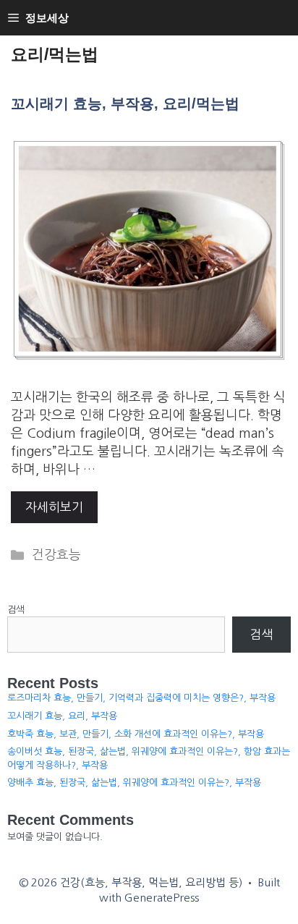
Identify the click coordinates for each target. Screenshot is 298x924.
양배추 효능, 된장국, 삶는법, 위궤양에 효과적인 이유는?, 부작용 (134, 782)
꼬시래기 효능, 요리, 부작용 (62, 716)
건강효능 (56, 554)
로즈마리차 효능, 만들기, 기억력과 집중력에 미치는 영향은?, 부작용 (141, 698)
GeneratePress (161, 897)
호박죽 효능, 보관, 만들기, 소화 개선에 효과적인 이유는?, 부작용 (135, 734)
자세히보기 (54, 507)
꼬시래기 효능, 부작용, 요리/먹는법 (125, 103)
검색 (16, 609)
